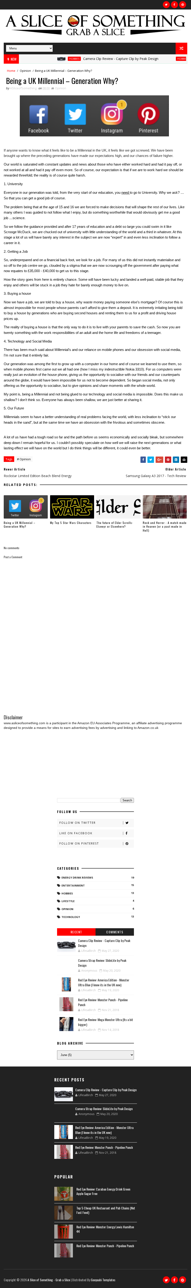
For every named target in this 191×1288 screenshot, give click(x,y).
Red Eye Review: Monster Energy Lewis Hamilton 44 (105, 1229)
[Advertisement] (95, 674)
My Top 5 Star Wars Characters (71, 523)
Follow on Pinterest (79, 843)
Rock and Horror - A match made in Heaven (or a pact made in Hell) (165, 527)
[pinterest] (182, 4)
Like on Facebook (75, 833)
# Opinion (24, 459)
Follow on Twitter (77, 823)
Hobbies (60, 58)
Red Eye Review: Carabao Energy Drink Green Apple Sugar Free (103, 1191)
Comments (114, 931)
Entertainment (73, 885)
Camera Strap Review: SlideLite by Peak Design (104, 1108)
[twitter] (166, 4)
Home (11, 71)
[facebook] (174, 4)
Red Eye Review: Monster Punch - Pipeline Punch (104, 1147)
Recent (76, 931)
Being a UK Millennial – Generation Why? (19, 525)
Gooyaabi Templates (103, 1279)
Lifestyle (68, 901)
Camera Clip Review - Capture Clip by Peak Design (106, 58)
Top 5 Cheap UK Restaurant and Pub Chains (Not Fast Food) (105, 1210)
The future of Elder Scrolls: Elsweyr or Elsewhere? (114, 525)
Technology (70, 917)
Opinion (25, 71)
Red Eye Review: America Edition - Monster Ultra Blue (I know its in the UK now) (103, 982)
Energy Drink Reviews (77, 877)
